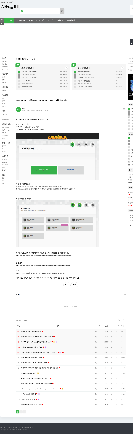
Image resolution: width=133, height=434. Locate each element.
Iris (2, 148)
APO (31, 20)
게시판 (3, 77)
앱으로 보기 (21, 20)
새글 (3, 2)
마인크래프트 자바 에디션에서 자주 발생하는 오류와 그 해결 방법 (40, 368)
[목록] (124, 109)
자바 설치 (4, 133)
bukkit (4, 138)
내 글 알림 (4, 64)
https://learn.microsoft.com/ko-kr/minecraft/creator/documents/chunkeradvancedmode (43, 255)
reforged (4, 114)
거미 (3, 183)
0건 (24, 110)
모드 (3, 98)
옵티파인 (4, 146)
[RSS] (119, 320)
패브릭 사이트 (5, 130)
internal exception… (28, 84)
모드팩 (3, 103)
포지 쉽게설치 (5, 127)
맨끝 (24, 411)
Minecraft (40, 20)
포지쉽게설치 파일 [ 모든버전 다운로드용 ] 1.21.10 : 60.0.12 (39, 352)
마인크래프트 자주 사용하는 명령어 (31, 331)
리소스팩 (4, 106)
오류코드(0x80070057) (28, 399)
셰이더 (3, 101)
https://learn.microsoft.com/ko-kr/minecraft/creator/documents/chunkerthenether (42, 273)
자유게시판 (71, 20)
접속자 (10, 2)
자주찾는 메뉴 (6, 124)
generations (5, 117)
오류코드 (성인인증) (84, 81)
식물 (3, 180)
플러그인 (4, 170)
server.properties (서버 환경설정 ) (31, 404)
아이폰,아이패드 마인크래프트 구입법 (32, 357)
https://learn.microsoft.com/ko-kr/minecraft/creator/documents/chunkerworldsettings (43, 265)
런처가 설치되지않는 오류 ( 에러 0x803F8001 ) (35, 378)
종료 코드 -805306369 (85, 84)
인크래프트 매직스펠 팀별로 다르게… (89, 77)
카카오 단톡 (5, 69)
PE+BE (4, 167)
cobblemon (5, 119)
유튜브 (3, 80)
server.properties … (84, 71)
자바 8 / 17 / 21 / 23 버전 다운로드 (32, 347)
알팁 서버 (5, 87)
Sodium (4, 151)
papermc (4, 159)
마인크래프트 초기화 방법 (28, 394)
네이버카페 (5, 66)
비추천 (117, 326)
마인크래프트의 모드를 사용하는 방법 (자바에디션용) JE (37, 336)
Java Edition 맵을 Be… (29, 74)
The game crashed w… (29, 71)
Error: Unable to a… (28, 81)
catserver (4, 162)
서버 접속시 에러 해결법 (28, 373)
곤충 (3, 178)
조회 (106, 326)
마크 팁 (50, 20)
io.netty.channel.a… (28, 86)
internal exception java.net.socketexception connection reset (40, 389)
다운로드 (60, 20)
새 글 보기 (4, 61)
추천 (111, 326)
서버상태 (4, 82)
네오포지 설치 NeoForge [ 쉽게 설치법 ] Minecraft (36, 342)
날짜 (122, 326)
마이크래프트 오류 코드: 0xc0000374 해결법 (34, 363)
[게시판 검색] (124, 320)
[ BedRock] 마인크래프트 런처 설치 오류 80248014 (36, 383)
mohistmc (5, 164)
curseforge (5, 135)
